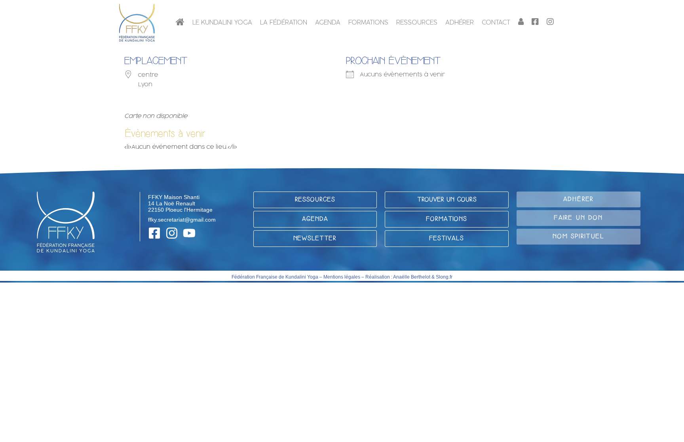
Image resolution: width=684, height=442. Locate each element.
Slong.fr (444, 277)
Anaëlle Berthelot (411, 277)
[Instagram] (171, 233)
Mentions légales (341, 277)
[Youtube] (189, 233)
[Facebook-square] (154, 233)
